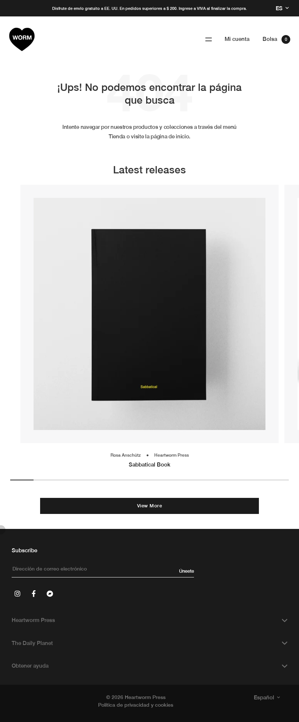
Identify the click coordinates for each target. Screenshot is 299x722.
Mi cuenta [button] (237, 39)
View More (149, 505)
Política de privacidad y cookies (135, 705)
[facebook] (33, 593)
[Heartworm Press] (22, 39)
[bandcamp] (49, 593)
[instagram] (17, 593)
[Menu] (208, 39)
